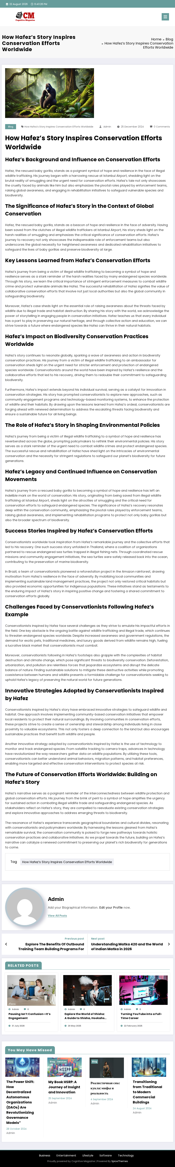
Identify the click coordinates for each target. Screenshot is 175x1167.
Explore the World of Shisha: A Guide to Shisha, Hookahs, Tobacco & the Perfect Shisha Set (85, 1016)
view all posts (57, 915)
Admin (107, 126)
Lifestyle (87, 1135)
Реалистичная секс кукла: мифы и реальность (32, 1088)
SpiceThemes (119, 1140)
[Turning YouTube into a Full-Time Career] (143, 990)
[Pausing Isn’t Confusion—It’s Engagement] (31, 990)
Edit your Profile (111, 907)
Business (44, 1135)
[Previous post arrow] (6, 944)
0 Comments (162, 126)
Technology (126, 1135)
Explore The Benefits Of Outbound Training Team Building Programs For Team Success (51, 947)
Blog (10, 126)
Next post (98, 938)
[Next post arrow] (169, 944)
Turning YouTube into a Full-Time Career (141, 1016)
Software (105, 1135)
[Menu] (165, 16)
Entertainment (66, 1135)
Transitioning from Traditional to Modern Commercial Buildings (74, 1092)
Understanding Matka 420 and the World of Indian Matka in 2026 (127, 946)
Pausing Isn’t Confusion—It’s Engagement (29, 1016)
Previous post (74, 938)
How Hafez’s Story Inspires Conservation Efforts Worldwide (58, 126)
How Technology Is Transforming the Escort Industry (116, 1091)
